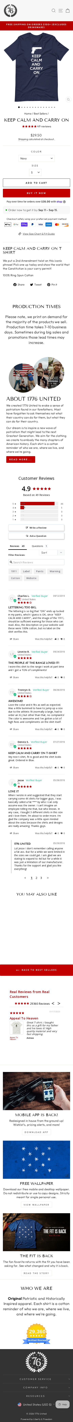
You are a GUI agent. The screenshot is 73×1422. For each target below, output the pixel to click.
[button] (57, 639)
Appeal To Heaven (24, 1018)
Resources (35, 1396)
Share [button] (15, 639)
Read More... (20, 459)
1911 (14, 571)
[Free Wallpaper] (36, 1160)
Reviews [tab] (14, 546)
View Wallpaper (36, 1204)
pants (39, 571)
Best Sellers (40, 113)
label (26, 571)
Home (28, 113)
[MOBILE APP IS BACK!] (36, 1091)
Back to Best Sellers (39, 970)
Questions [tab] (37, 546)
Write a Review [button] (38, 527)
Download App (36, 1132)
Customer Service (36, 1379)
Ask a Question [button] (38, 535)
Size (35, 165)
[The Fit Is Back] (36, 1232)
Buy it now (36, 193)
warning (55, 571)
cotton (15, 578)
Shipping (23, 139)
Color (36, 151)
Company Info (35, 1387)
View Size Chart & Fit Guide (39, 233)
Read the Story (36, 1273)
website (31, 578)
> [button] (48, 878)
